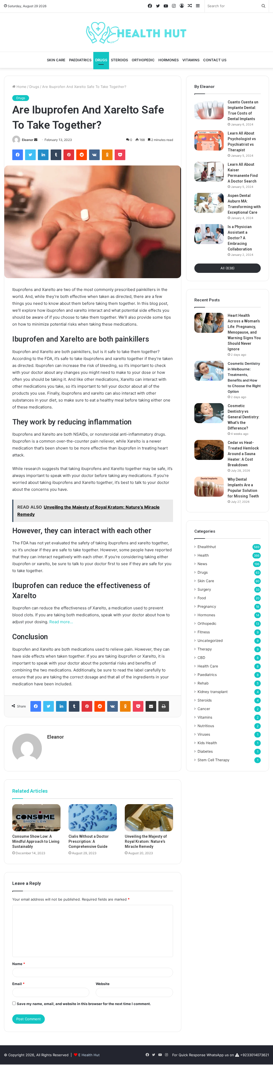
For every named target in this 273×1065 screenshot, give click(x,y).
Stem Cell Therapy (214, 760)
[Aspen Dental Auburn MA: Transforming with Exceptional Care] (209, 203)
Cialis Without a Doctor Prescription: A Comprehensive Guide (89, 841)
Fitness (204, 632)
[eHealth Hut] (136, 32)
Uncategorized (210, 640)
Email (18, 984)
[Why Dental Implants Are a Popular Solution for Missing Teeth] (209, 487)
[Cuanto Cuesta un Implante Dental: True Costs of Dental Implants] (209, 109)
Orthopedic (143, 60)
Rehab (203, 683)
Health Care (208, 666)
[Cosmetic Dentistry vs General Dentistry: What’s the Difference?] (209, 413)
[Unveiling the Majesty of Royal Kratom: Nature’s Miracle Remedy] (149, 817)
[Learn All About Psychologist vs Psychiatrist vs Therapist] (209, 141)
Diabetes (205, 751)
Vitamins (190, 60)
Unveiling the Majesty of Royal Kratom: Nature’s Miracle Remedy (146, 841)
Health (203, 555)
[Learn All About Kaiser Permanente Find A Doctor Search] (209, 172)
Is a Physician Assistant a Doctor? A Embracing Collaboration (240, 238)
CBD (201, 657)
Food (202, 598)
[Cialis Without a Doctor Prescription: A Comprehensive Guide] (93, 817)
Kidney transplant (213, 692)
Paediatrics (80, 60)
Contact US (214, 60)
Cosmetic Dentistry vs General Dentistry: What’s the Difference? (243, 417)
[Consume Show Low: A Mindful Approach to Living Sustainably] (36, 817)
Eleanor (27, 140)
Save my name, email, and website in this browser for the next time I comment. (84, 1004)
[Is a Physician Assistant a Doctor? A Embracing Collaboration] (209, 234)
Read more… (61, 621)
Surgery (204, 589)
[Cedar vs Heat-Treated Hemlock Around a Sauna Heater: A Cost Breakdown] (209, 450)
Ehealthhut (207, 547)
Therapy (205, 649)
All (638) (227, 268)
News (202, 564)
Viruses (204, 734)
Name (18, 964)
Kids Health (207, 743)
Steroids (119, 60)
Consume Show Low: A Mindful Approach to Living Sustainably (35, 841)
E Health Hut (89, 1055)
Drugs (101, 60)
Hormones (168, 60)
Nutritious (206, 726)
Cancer (204, 709)
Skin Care (56, 60)
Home (20, 86)
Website (103, 984)
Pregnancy (207, 606)
